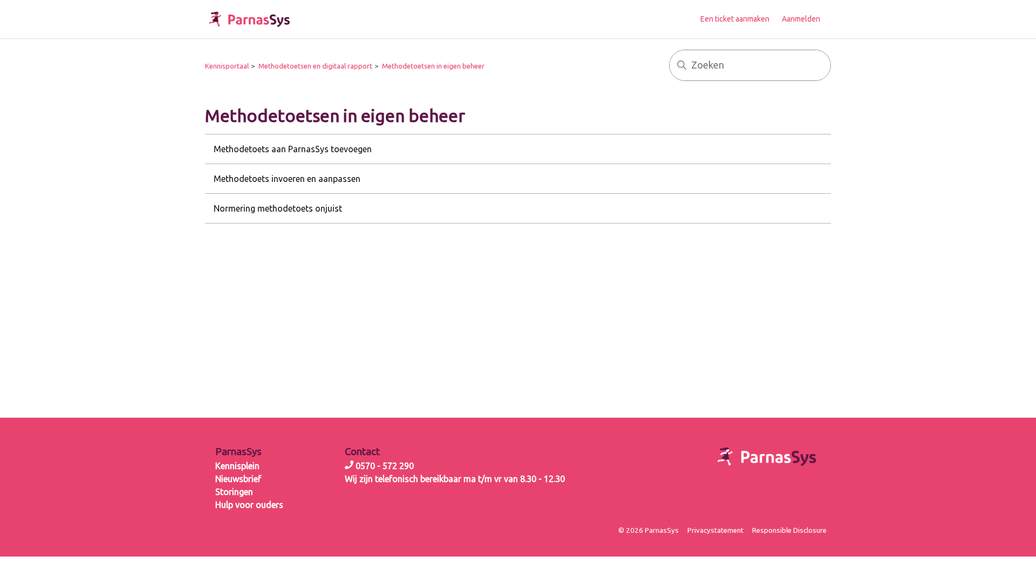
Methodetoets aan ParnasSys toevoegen (293, 149)
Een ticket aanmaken (734, 19)
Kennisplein (237, 466)
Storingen (234, 492)
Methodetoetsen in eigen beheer (433, 66)
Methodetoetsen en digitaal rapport (315, 66)
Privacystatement (715, 530)
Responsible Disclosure (789, 530)
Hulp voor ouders (249, 505)
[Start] (249, 19)
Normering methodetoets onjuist (278, 208)
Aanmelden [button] (801, 19)
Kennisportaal (227, 66)
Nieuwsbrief (238, 479)
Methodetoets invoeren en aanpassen (287, 179)
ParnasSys (238, 451)
